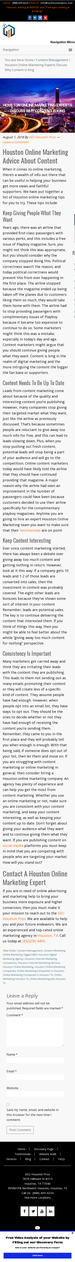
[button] (37, 1240)
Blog (28, 1159)
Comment (15, 1015)
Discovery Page (43, 1149)
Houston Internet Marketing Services (39, 962)
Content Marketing (54, 950)
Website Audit (47, 1154)
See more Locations (37, 1197)
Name (12, 1054)
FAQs (61, 1159)
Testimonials (23, 1154)
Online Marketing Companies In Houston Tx (28, 975)
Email (12, 1071)
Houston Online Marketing (18, 967)
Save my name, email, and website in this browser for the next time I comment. (33, 1115)
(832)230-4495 (33, 941)
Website (12, 1088)
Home (21, 1149)
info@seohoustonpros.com (56, 3)
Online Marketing (12, 954)
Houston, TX (48, 935)
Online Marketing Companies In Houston (40, 971)
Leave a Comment (16, 142)
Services (11, 1159)
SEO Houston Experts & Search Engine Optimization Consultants (9, 30)
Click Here (37, 1256)
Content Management (29, 950)
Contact (44, 1159)
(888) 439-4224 (20, 3)
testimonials (30, 530)
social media (13, 845)
